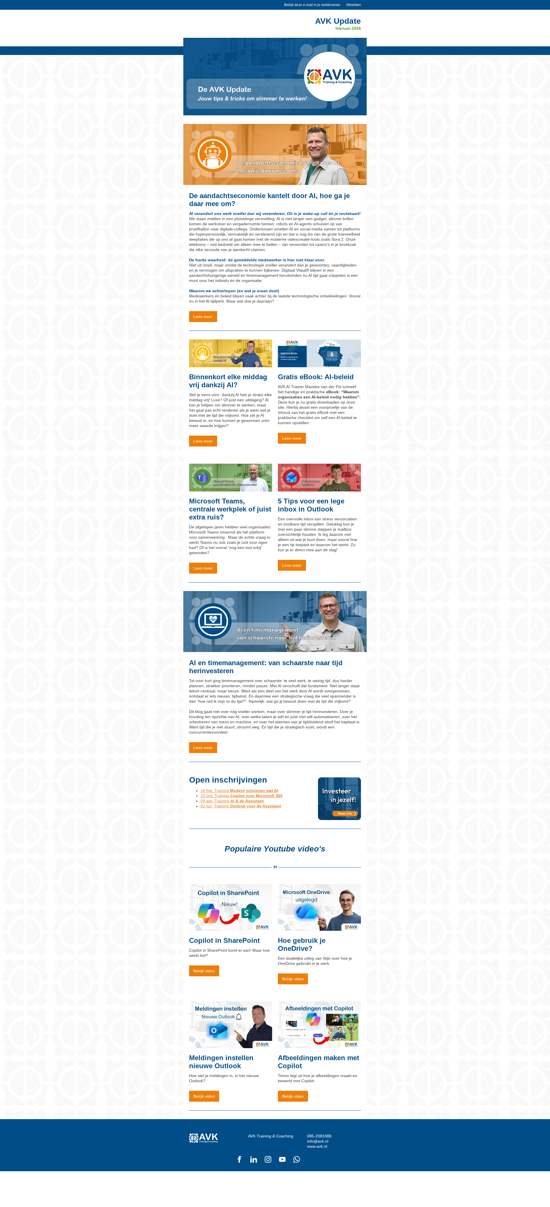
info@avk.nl (317, 1141)
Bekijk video (204, 971)
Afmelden (353, 5)
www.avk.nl (317, 1146)
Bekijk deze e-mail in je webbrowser (312, 5)
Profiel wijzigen (347, 1181)
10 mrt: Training (241, 795)
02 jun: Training (241, 806)
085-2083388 (319, 1136)
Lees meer (203, 316)
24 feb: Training (239, 790)
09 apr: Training (232, 801)
